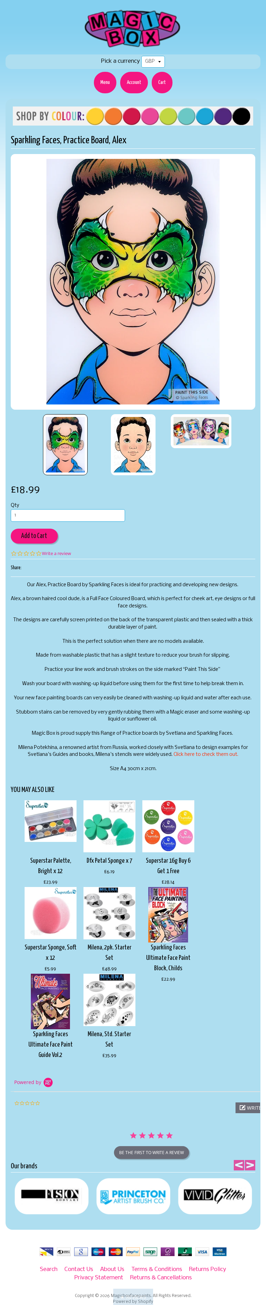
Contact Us (78, 1269)
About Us (112, 1269)
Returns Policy (207, 1269)
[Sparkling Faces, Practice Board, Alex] (65, 444)
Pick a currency (120, 61)
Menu (105, 82)
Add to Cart (34, 536)
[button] (133, 1297)
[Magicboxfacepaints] (133, 47)
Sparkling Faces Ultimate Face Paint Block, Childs (168, 958)
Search (48, 1269)
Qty (15, 505)
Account (134, 82)
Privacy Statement (98, 1277)
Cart (162, 82)
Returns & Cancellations (161, 1277)
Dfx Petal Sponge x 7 (109, 861)
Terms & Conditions (156, 1269)
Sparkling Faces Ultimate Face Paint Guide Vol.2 (50, 1044)
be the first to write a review (151, 1152)
